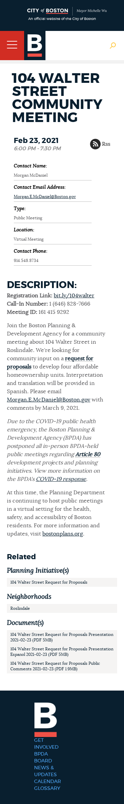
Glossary (47, 788)
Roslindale (20, 608)
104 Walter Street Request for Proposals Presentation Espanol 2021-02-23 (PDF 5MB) (61, 652)
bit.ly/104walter (74, 295)
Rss (106, 144)
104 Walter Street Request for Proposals (48, 582)
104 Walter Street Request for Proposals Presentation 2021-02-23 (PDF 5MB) (61, 637)
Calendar (47, 781)
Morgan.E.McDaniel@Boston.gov (45, 197)
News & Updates (45, 771)
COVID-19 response (61, 479)
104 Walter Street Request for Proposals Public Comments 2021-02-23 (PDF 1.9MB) (55, 666)
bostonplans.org (62, 534)
